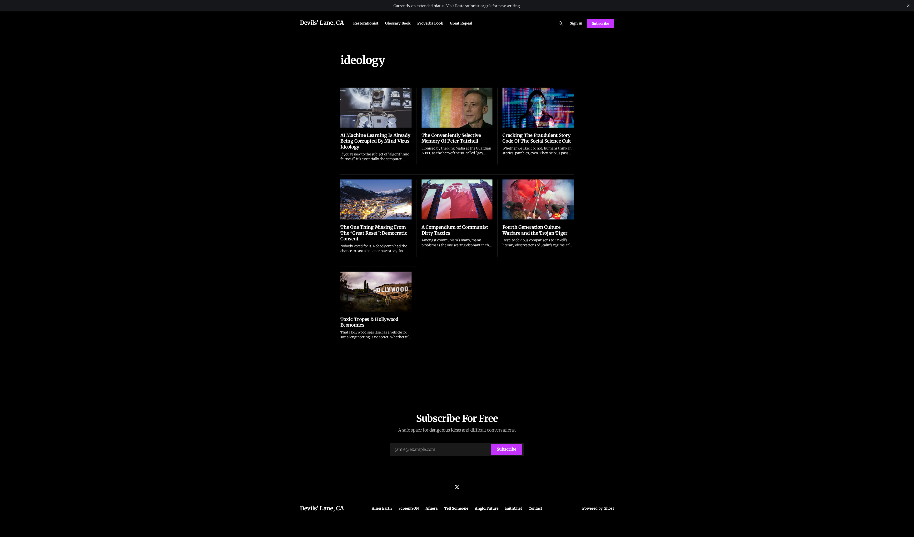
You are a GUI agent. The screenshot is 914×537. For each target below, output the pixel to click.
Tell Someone (456, 508)
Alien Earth (382, 508)
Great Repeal (461, 23)
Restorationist (365, 23)
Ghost (609, 508)
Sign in (576, 23)
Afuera (431, 508)
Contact (535, 508)
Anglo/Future (486, 508)
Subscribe (600, 23)
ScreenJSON (408, 508)
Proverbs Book (430, 23)
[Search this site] (561, 23)
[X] (457, 487)
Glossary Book (398, 23)
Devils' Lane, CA (322, 22)
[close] (908, 6)
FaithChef (513, 508)
